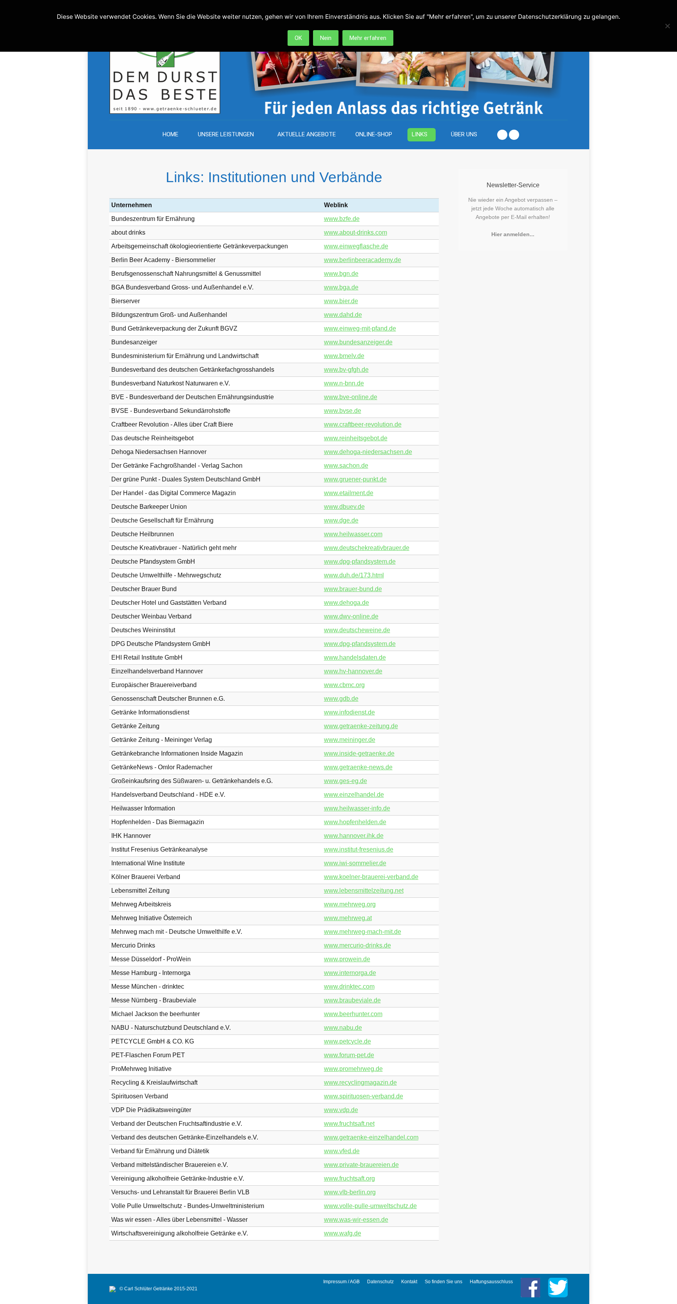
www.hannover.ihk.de (354, 835)
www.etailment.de (348, 493)
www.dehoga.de (346, 602)
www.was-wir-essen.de (356, 1219)
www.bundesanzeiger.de (358, 342)
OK (298, 38)
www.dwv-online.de (351, 616)
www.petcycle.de (347, 1041)
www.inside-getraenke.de (359, 753)
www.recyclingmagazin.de (360, 1082)
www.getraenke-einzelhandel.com (371, 1137)
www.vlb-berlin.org (350, 1192)
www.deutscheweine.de (357, 630)
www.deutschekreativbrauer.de (366, 547)
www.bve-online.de (350, 397)
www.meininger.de (349, 739)
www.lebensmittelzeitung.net (364, 890)
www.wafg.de (342, 1233)
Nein (325, 38)
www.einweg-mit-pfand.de (360, 328)
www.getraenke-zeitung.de (361, 726)
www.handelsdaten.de (355, 657)
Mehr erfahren (367, 38)
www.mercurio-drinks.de (357, 945)
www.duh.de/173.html (354, 575)
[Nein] (667, 26)
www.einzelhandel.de (354, 794)
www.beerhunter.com (353, 1014)
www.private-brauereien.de (361, 1164)
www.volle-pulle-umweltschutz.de (370, 1206)
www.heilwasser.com (353, 534)
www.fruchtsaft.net (349, 1123)
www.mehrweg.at (348, 918)
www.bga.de (341, 287)
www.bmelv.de (344, 356)
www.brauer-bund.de (353, 589)
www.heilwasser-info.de (357, 808)
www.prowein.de (347, 959)
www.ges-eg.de (345, 781)
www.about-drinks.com (355, 232)
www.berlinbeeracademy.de (362, 260)
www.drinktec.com (349, 986)
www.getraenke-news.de (358, 767)
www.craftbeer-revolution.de (363, 424)
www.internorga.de (350, 972)
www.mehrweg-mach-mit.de (362, 931)
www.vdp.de (341, 1110)
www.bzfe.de (342, 218)
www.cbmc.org (344, 685)
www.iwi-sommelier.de (355, 863)
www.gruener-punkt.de (355, 479)
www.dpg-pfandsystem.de (360, 561)
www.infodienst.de (349, 712)
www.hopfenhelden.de (355, 822)
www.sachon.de (346, 465)
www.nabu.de (343, 1027)
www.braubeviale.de (352, 1000)
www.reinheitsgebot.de (355, 438)
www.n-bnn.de (344, 383)
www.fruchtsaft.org (349, 1178)
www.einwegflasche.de (356, 246)
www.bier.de (341, 301)
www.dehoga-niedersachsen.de (368, 452)
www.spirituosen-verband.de (363, 1096)
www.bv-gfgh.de (346, 369)
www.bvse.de (342, 410)
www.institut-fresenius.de (358, 849)
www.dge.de (341, 520)
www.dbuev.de (344, 506)
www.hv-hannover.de (353, 671)
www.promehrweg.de (353, 1068)
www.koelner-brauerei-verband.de (371, 877)
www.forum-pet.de (349, 1055)
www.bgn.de (341, 273)
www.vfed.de (342, 1151)
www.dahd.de (343, 314)
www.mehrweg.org (350, 904)
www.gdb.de (341, 698)
